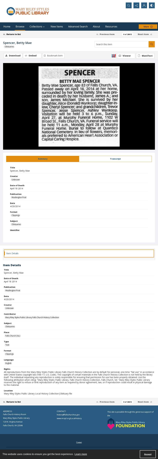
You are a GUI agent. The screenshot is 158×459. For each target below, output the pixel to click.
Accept (148, 454)
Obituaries (9, 46)
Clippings (16, 215)
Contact (79, 442)
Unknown (16, 179)
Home (6, 26)
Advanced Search (78, 26)
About (96, 26)
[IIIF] (113, 55)
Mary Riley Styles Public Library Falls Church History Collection (32, 317)
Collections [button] (36, 26)
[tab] (42, 159)
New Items (57, 26)
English (8, 363)
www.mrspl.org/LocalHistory (69, 418)
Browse (20, 26)
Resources (111, 26)
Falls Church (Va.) (12, 335)
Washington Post (19, 197)
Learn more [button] (81, 454)
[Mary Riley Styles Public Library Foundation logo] (126, 424)
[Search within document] (152, 44)
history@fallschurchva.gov (68, 414)
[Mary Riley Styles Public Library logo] (27, 11)
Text (7, 345)
